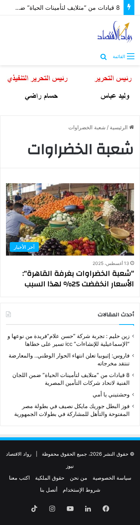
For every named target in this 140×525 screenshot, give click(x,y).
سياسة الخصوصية (112, 477)
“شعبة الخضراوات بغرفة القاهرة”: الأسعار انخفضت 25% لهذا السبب (78, 278)
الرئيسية (119, 127)
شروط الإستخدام (81, 489)
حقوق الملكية (50, 477)
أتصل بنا (48, 489)
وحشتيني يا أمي (111, 394)
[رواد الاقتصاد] (115, 32)
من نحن (78, 477)
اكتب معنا (19, 477)
